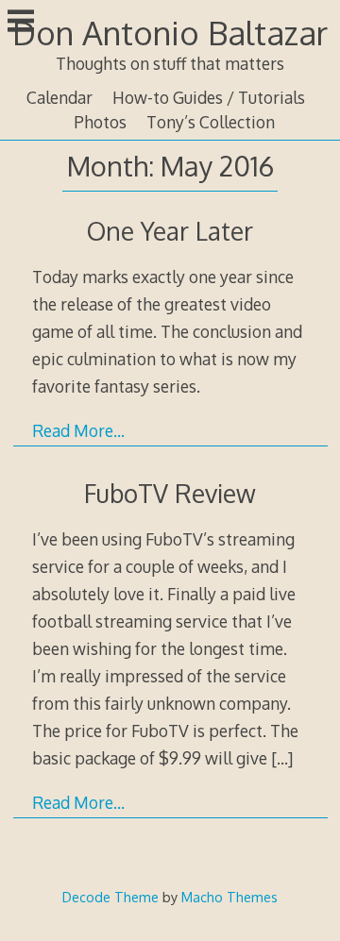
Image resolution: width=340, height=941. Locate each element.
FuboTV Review (170, 493)
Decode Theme (110, 896)
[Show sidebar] (21, 23)
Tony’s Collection (210, 121)
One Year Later (170, 230)
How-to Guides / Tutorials (208, 97)
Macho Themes (229, 896)
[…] (282, 758)
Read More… (78, 430)
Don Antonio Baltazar (170, 32)
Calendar (59, 97)
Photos (100, 121)
